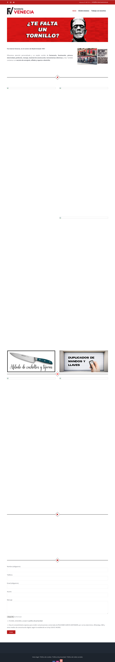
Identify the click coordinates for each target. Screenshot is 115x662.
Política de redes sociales (75, 657)
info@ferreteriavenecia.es (100, 2)
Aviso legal (35, 657)
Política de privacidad (59, 657)
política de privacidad (36, 621)
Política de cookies (46, 657)
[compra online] (31, 88)
